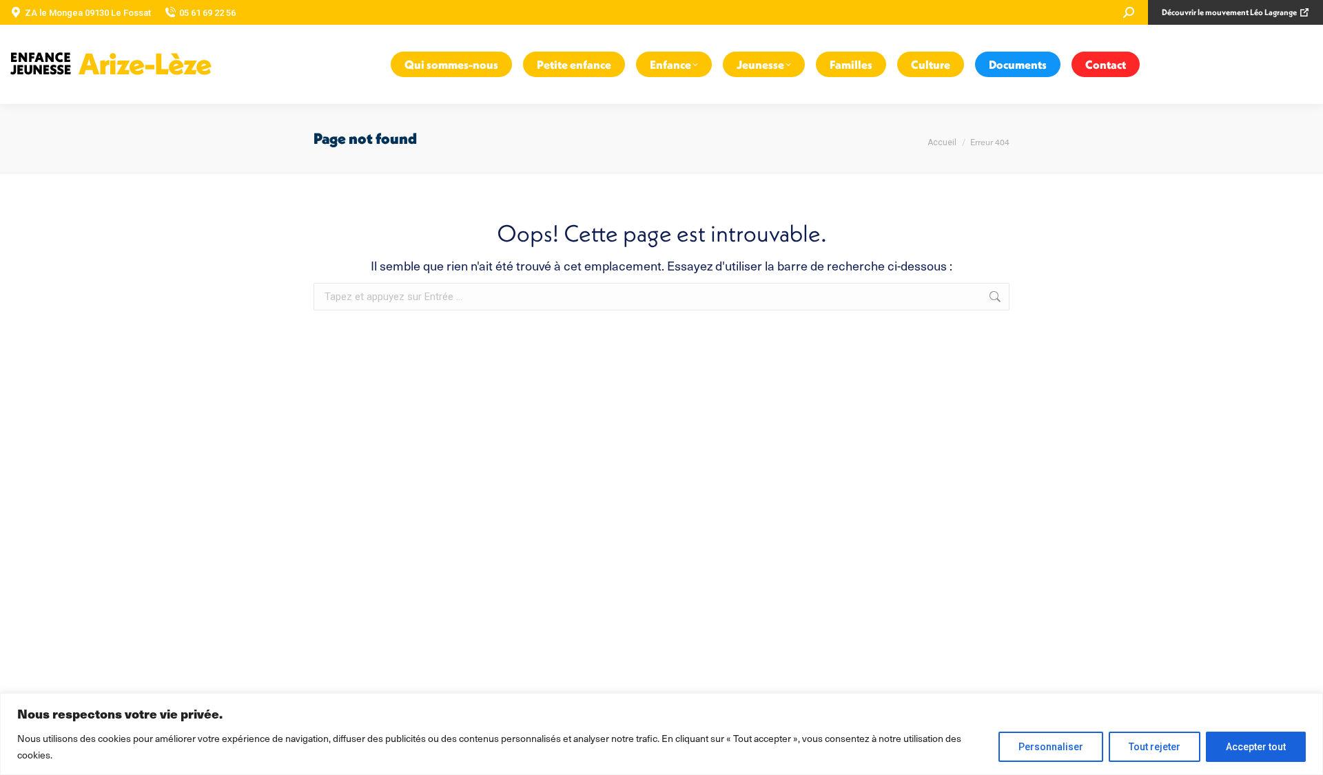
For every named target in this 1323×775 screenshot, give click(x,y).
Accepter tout (1256, 746)
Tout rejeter (1154, 746)
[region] (661, 734)
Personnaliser (1050, 746)
